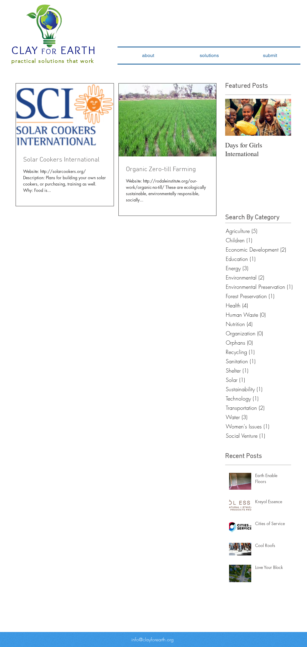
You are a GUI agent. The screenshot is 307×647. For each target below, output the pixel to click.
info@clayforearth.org (152, 639)
